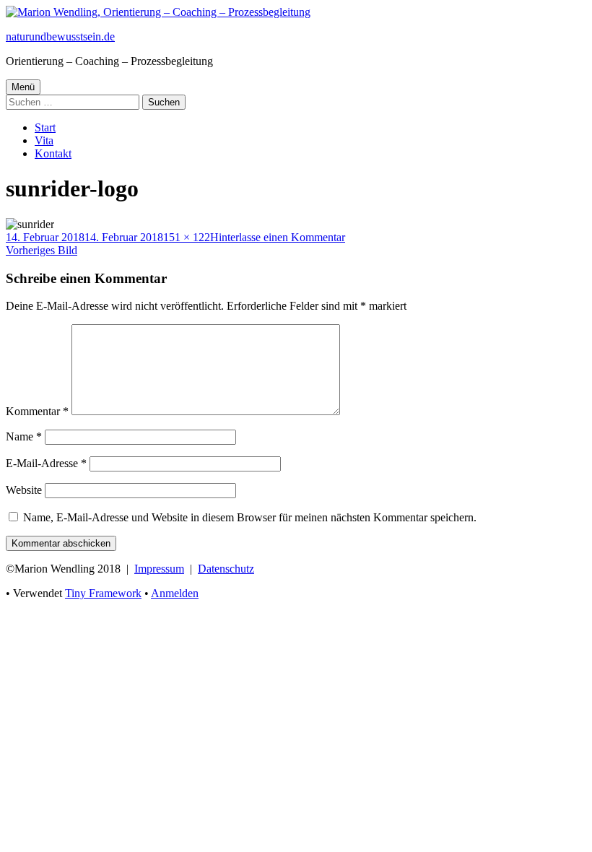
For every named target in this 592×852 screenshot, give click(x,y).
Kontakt (53, 153)
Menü (23, 87)
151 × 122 (186, 237)
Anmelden (175, 593)
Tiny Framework (103, 593)
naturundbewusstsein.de (60, 36)
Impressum (159, 568)
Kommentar (37, 411)
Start (45, 127)
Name (24, 436)
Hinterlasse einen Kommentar (277, 237)
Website (24, 490)
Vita (44, 140)
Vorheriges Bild (41, 250)
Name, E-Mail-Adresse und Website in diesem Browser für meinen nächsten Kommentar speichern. (249, 517)
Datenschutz (226, 568)
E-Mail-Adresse (46, 463)
